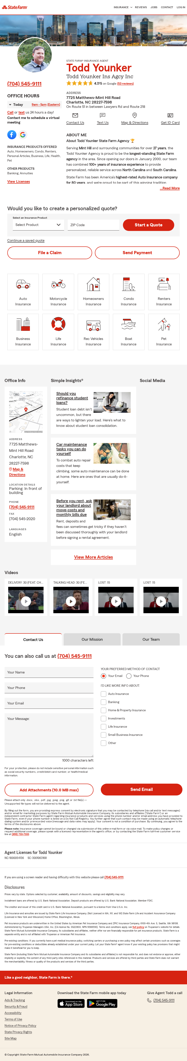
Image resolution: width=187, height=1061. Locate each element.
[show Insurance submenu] (130, 7)
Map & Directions (17, 471)
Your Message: (18, 719)
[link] (15, 7)
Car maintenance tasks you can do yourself (71, 449)
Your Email (15, 703)
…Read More (170, 188)
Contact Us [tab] (33, 640)
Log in (181, 7)
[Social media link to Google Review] (22, 134)
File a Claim (50, 253)
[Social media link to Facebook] (11, 134)
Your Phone (16, 688)
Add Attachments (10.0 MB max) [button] (49, 790)
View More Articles (93, 557)
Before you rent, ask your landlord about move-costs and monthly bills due (74, 508)
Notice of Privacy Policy (20, 1025)
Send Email (141, 789)
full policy (138, 927)
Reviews (141, 7)
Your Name (16, 672)
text (21, 112)
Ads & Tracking (15, 1000)
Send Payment (137, 253)
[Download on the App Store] (71, 1003)
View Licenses (18, 181)
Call (10, 112)
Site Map (11, 1038)
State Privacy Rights (18, 1032)
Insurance (121, 7)
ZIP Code (77, 225)
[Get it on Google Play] (102, 1003)
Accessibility (13, 1013)
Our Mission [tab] (92, 639)
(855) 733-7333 (20, 834)
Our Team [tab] (151, 639)
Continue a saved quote (25, 240)
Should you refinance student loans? (72, 398)
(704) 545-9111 (24, 84)
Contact (167, 7)
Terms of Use (13, 1019)
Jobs (154, 7)
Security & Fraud (16, 1006)
